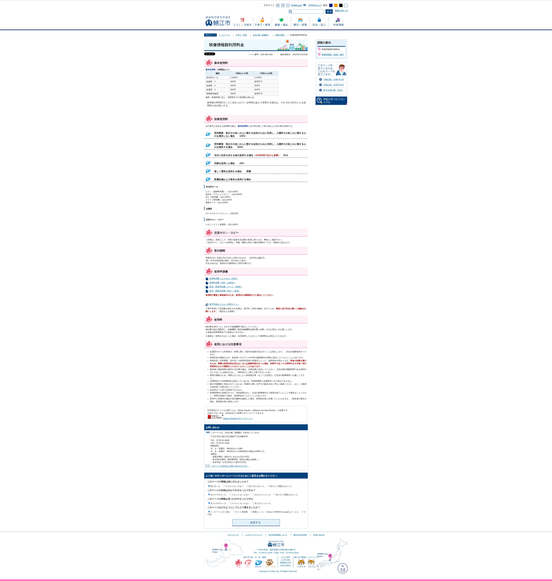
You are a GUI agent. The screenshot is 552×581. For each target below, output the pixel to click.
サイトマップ (233, 535)
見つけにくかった (263, 503)
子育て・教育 (241, 35)
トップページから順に (220, 512)
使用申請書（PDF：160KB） (222, 283)
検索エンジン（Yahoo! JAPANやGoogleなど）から (276, 512)
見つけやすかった (218, 503)
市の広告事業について (278, 535)
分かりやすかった (218, 494)
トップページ (224, 35)
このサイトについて (253, 535)
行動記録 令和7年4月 (333, 85)
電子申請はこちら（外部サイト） (224, 304)
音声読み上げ (314, 5)
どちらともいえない (235, 486)
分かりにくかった (263, 494)
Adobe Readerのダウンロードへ (238, 418)
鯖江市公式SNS (300, 535)
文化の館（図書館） (261, 35)
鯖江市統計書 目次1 (333, 90)
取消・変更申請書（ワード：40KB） (225, 287)
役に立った (215, 486)
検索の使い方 (341, 10)
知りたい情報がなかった (281, 486)
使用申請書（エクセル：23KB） (223, 278)
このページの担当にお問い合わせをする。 (230, 466)
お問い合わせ (319, 535)
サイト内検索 (242, 512)
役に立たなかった (257, 486)
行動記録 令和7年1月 (333, 79)
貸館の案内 (280, 35)
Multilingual (296, 5)
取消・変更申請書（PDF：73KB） (224, 291)
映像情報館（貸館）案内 (333, 54)
